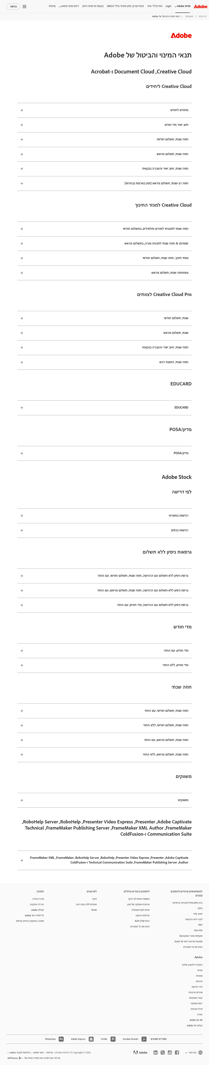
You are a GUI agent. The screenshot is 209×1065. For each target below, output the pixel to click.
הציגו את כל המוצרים (192, 947)
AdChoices (13, 1058)
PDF (200, 925)
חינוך (94, 899)
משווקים (183, 800)
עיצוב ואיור (197, 913)
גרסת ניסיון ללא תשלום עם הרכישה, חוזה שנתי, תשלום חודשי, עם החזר (143, 576)
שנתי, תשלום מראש (175, 333)
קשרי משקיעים (195, 998)
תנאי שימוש (38, 1052)
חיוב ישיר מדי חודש (176, 125)
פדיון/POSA (181, 453)
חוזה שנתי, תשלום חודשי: (172, 139)
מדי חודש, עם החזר (176, 651)
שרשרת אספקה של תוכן (138, 904)
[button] (24, 6)
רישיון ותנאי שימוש (70, 6)
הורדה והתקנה (37, 904)
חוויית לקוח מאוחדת (141, 910)
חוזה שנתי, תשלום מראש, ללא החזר (165, 755)
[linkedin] (155, 1052)
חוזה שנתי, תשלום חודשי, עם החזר (166, 711)
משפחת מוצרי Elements (191, 936)
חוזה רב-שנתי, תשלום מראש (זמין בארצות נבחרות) (156, 183)
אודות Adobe (183, 6)
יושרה (199, 1014)
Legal (168, 6)
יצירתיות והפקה (143, 915)
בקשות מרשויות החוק (93, 6)
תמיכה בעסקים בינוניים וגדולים (30, 921)
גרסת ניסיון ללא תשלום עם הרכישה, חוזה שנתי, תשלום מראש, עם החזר (142, 590)
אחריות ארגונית (195, 992)
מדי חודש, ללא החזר (175, 665)
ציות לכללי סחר (154, 6)
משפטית (189, 16)
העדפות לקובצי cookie (19, 1052)
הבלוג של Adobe (194, 1025)
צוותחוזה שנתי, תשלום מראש (169, 273)
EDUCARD (181, 408)
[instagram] (170, 1052)
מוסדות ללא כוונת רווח (86, 904)
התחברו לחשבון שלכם (192, 964)
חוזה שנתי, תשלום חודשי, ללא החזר (165, 725)
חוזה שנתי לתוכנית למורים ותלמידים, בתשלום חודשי (155, 229)
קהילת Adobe (37, 910)
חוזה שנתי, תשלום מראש (172, 154)
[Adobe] (200, 6)
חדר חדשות (197, 986)
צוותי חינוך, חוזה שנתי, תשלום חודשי (165, 258)
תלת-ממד (198, 930)
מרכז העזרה (38, 899)
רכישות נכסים (179, 530)
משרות (199, 975)
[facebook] (177, 1052)
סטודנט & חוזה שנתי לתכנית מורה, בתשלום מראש (156, 243)
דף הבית (203, 16)
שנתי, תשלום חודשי (176, 318)
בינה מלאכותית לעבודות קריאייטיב (187, 902)
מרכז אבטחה (196, 1009)
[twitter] (163, 1052)
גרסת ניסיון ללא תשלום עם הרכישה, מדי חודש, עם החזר (152, 605)
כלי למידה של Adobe (34, 915)
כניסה (13, 6)
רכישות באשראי (178, 516)
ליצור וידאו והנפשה (193, 919)
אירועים (199, 981)
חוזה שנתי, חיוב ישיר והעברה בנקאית (165, 169)
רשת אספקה (196, 1003)
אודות (199, 970)
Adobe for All (196, 1020)
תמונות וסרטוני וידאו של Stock (188, 941)
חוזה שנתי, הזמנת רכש (173, 362)
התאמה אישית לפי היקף (139, 899)
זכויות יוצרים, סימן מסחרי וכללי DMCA (125, 6)
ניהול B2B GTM (142, 921)
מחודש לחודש (179, 110)
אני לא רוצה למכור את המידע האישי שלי (42, 1058)
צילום (200, 908)
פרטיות (52, 6)
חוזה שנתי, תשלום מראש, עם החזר (166, 740)
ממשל (94, 910)
